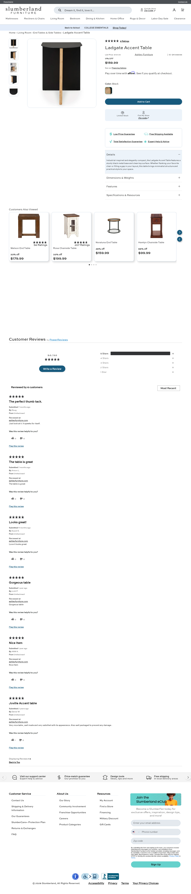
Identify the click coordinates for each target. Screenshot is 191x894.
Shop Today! (119, 27)
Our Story (64, 800)
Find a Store (106, 806)
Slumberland (49, 883)
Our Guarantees (20, 816)
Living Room (57, 18)
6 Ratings (124, 41)
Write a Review (52, 369)
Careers (63, 818)
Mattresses (12, 18)
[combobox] (93, 10)
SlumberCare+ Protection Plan (28, 822)
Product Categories (70, 824)
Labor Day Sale (159, 18)
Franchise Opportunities (72, 812)
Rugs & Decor (137, 18)
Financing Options (119, 68)
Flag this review (16, 446)
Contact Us (17, 800)
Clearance (179, 18)
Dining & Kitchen (95, 18)
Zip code (142, 118)
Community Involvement (72, 806)
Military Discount (109, 818)
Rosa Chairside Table (65, 248)
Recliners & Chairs (34, 18)
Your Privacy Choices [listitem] (146, 883)
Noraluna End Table (106, 242)
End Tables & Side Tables (47, 32)
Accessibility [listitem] (96, 883)
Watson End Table (20, 248)
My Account (106, 800)
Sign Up (156, 864)
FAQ (13, 834)
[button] (182, 10)
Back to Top (14, 762)
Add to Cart (143, 101)
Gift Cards (105, 824)
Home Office (117, 18)
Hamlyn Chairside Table (151, 242)
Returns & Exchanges (23, 828)
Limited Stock (122, 115)
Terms (133, 858)
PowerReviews (58, 339)
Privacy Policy (174, 856)
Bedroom (75, 18)
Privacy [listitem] (112, 883)
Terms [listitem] (125, 883)
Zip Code (148, 11)
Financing (105, 812)
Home (12, 32)
